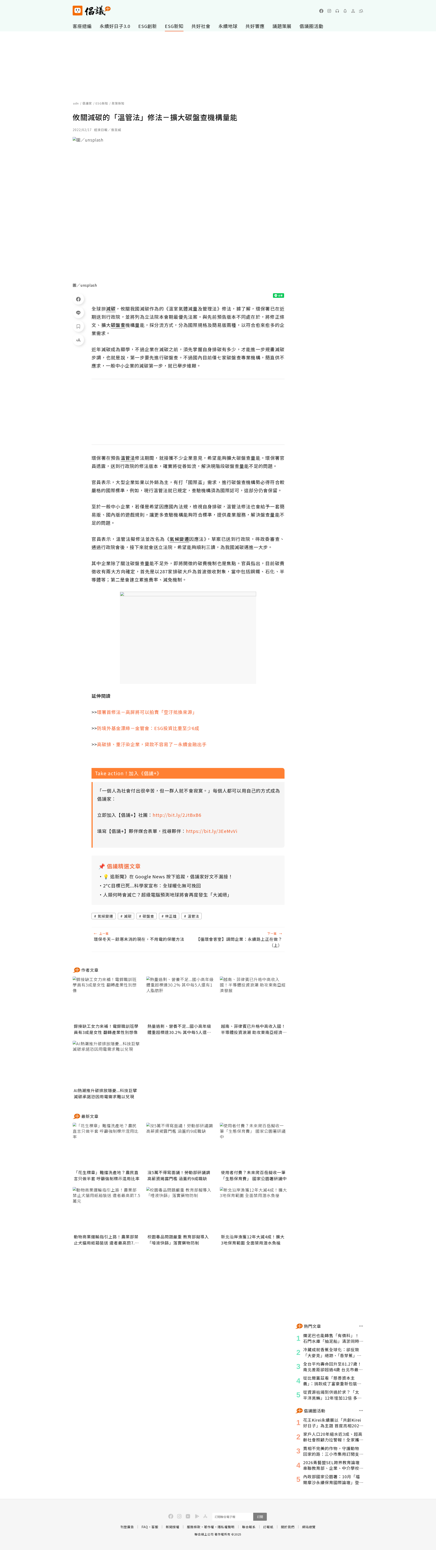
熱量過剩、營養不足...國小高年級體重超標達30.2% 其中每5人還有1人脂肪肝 (179, 1029)
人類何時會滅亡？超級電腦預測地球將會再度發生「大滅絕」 (167, 894)
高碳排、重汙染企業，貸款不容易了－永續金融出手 (152, 744)
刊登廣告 (127, 1526)
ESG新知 (174, 26)
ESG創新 (147, 26)
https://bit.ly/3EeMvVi (212, 831)
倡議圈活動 (311, 26)
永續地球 (228, 26)
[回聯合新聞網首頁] (77, 10)
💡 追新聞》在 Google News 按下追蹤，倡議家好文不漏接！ (168, 876)
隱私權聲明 (226, 1526)
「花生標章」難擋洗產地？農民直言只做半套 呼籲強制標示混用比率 (107, 1175)
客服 (154, 1526)
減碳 (128, 916)
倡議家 (87, 103)
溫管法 (193, 916)
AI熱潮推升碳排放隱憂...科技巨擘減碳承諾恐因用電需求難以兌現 (105, 1093)
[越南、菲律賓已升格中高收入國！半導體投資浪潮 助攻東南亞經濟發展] (254, 999)
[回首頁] (92, 10)
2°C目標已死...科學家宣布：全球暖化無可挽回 (152, 885)
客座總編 (82, 26)
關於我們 (288, 1526)
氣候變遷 (105, 916)
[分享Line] (78, 312)
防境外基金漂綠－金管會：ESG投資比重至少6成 (148, 728)
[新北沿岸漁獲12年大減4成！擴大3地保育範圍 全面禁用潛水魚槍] (254, 1209)
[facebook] (321, 11)
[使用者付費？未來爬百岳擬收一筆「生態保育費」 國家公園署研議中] (254, 1145)
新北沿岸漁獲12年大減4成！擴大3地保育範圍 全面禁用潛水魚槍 (253, 1240)
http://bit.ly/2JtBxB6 (177, 815)
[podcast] (337, 11)
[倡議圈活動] (361, 1410)
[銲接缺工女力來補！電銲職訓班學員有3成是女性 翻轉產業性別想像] (107, 999)
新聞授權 (172, 1526)
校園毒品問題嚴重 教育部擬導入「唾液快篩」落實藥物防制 (178, 1240)
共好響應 (255, 26)
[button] (361, 11)
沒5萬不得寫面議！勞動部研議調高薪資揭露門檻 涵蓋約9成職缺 (178, 1175)
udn (76, 103)
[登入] (353, 11)
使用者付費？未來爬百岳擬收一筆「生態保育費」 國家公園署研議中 (254, 1175)
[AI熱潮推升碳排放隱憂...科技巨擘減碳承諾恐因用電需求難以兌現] (107, 1063)
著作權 (209, 1526)
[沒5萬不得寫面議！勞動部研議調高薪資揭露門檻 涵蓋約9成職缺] (180, 1145)
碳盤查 (148, 916)
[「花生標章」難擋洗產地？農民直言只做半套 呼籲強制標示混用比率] (107, 1145)
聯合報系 (249, 1526)
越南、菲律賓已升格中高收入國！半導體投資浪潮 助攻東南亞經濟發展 (254, 1029)
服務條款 (194, 1526)
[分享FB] (78, 299)
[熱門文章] (361, 1326)
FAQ (144, 1526)
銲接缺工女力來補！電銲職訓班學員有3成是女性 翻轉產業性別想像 (106, 1029)
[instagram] (329, 11)
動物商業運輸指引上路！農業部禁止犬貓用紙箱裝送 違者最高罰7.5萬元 (106, 1240)
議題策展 (282, 26)
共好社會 (201, 26)
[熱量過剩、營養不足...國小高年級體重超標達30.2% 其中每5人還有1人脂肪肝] (180, 999)
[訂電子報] (345, 11)
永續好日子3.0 (115, 26)
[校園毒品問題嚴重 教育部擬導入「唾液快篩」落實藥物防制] (180, 1209)
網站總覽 (309, 1526)
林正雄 (171, 916)
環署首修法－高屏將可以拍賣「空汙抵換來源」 (147, 712)
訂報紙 (268, 1526)
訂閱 (260, 1517)
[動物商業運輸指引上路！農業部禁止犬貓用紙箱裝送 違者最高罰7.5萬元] (107, 1209)
